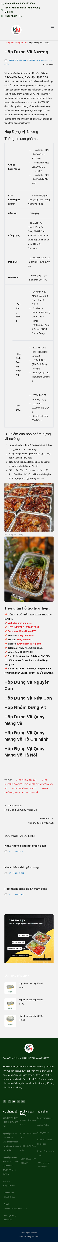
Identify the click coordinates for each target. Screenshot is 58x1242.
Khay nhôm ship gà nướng (21, 867)
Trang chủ (9, 42)
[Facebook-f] (9, 1101)
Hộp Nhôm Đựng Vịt (25, 707)
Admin (11, 60)
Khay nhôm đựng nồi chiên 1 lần (25, 845)
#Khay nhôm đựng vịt (24, 788)
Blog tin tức (21, 42)
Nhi (10, 851)
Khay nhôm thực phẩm (29, 643)
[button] (52, 26)
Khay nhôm (8, 1066)
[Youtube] (13, 1101)
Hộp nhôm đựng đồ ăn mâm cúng (25, 888)
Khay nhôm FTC (26, 635)
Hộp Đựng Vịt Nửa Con (28, 698)
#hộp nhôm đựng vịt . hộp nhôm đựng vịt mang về (28, 784)
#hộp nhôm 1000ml (26, 780)
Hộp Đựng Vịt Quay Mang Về (20, 809)
